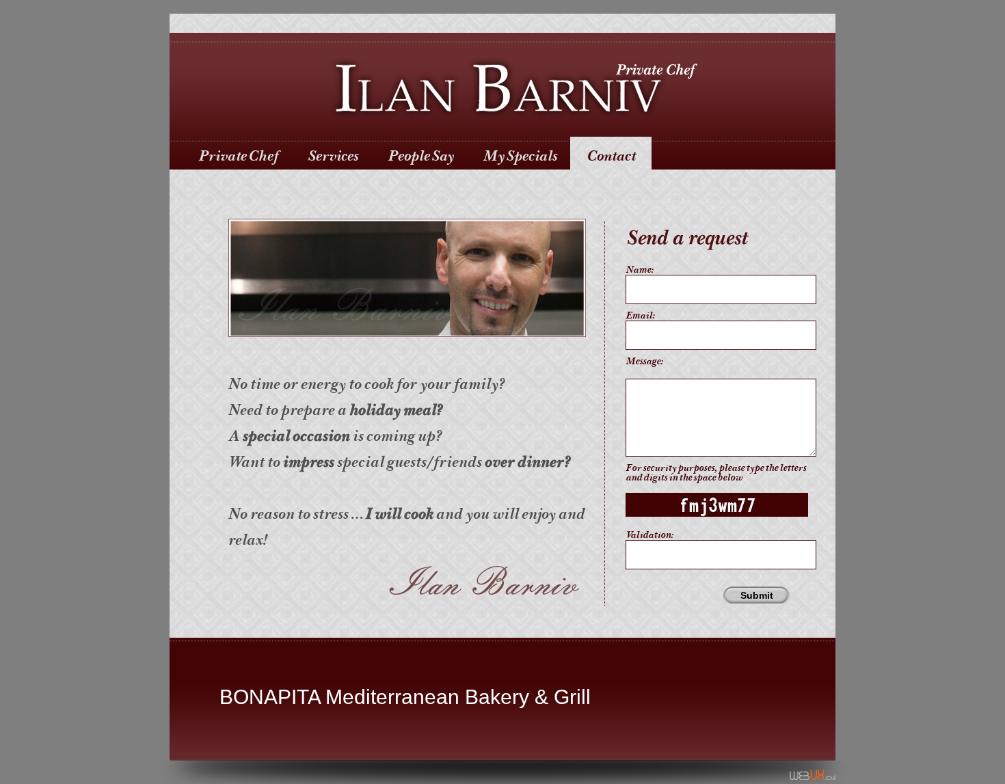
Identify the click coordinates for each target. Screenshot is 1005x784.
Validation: (649, 535)
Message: (644, 361)
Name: (639, 270)
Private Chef (238, 156)
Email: (640, 316)
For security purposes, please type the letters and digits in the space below (716, 473)
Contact (611, 156)
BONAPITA (269, 697)
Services (333, 156)
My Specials (520, 156)
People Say (420, 156)
